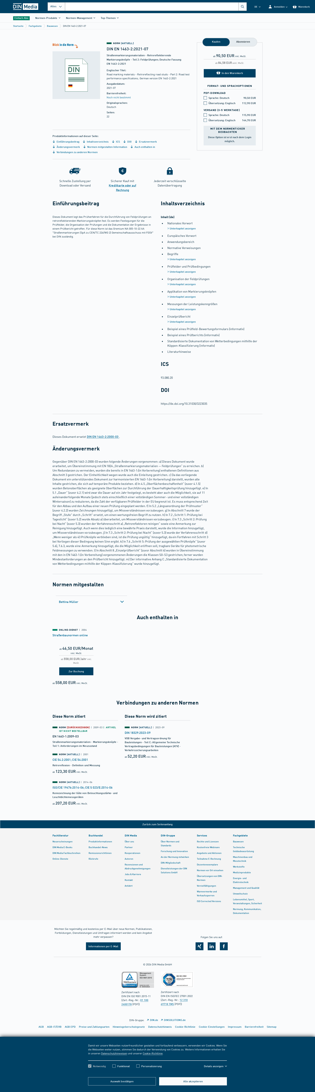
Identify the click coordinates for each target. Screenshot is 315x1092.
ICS (117, 141)
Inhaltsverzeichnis (97, 141)
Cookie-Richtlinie (153, 1053)
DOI (129, 141)
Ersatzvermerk (147, 141)
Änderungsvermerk (68, 146)
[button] (277, 6)
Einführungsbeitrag (67, 141)
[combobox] (156, 6)
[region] (157, 1058)
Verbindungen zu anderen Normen (77, 152)
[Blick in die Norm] (76, 70)
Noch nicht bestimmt (119, 97)
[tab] (91, 602)
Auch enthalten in (144, 146)
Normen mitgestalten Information (107, 146)
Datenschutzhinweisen (114, 1053)
